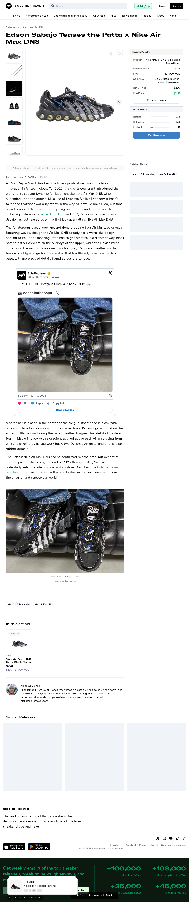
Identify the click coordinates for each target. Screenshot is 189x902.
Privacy (143, 844)
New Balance (130, 15)
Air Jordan (99, 15)
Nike (113, 15)
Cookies (166, 844)
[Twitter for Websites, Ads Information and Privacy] (110, 396)
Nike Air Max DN (43, 604)
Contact (131, 844)
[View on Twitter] (110, 275)
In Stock (108, 895)
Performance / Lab (37, 15)
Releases (11, 27)
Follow (55, 277)
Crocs (160, 15)
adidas (147, 15)
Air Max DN (36, 27)
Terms (154, 844)
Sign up (176, 5)
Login (162, 5)
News (16, 15)
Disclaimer (180, 844)
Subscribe (78, 890)
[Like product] (119, 53)
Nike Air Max (23, 604)
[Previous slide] (30, 102)
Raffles (80, 895)
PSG (75, 214)
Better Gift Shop (52, 214)
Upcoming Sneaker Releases (70, 15)
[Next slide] (119, 102)
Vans (173, 15)
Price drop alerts (156, 100)
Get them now (156, 135)
